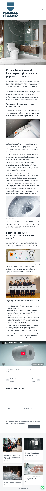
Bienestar (10, 371)
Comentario (9, 393)
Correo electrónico (28, 408)
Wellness (32, 369)
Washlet (20, 371)
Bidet (17, 369)
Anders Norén (25, 488)
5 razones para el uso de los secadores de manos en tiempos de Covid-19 (33, 453)
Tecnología (21, 369)
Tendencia (27, 369)
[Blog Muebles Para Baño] (10, 9)
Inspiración (15, 371)
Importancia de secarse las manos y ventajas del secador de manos (33, 478)
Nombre (8, 408)
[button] (42, 487)
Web (7, 414)
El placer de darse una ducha (12, 482)
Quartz (26, 115)
